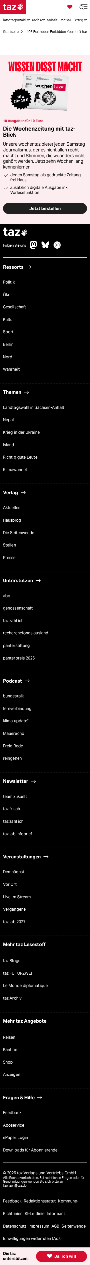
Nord (7, 357)
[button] (84, 7)
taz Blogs (11, 960)
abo (6, 595)
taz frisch (11, 808)
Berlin (8, 344)
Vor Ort (10, 884)
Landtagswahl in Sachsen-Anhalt (33, 407)
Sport (8, 331)
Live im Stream (17, 897)
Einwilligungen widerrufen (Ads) (32, 1238)
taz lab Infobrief (17, 834)
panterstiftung (16, 645)
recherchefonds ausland (25, 633)
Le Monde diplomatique (25, 985)
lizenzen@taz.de (14, 1185)
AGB (56, 1226)
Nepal (8, 419)
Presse (9, 557)
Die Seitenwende (18, 532)
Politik (9, 282)
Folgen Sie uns (14, 245)
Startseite (11, 31)
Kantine (10, 1049)
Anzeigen (11, 1074)
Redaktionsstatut (40, 1201)
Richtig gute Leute (20, 457)
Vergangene (14, 909)
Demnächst (13, 871)
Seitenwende (74, 1226)
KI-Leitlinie (35, 1213)
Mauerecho (13, 733)
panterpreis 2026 (19, 658)
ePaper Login (15, 1137)
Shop (8, 1062)
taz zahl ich (13, 620)
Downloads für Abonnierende (30, 1150)
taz (15, 232)
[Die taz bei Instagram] (57, 247)
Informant (56, 1213)
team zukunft (15, 796)
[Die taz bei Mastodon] (34, 247)
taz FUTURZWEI (17, 973)
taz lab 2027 (14, 921)
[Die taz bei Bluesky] (46, 247)
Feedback (12, 1112)
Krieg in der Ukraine (21, 432)
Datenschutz (15, 1226)
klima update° (15, 721)
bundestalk (13, 696)
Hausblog (12, 520)
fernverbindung (17, 708)
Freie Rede (13, 746)
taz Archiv (12, 998)
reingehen (12, 758)
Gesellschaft (14, 307)
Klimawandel (15, 469)
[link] (31, 20)
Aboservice (13, 1125)
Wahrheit (11, 369)
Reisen (9, 1037)
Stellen (9, 545)
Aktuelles (11, 507)
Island (8, 445)
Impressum (39, 1226)
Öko (6, 294)
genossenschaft (18, 608)
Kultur (8, 319)
